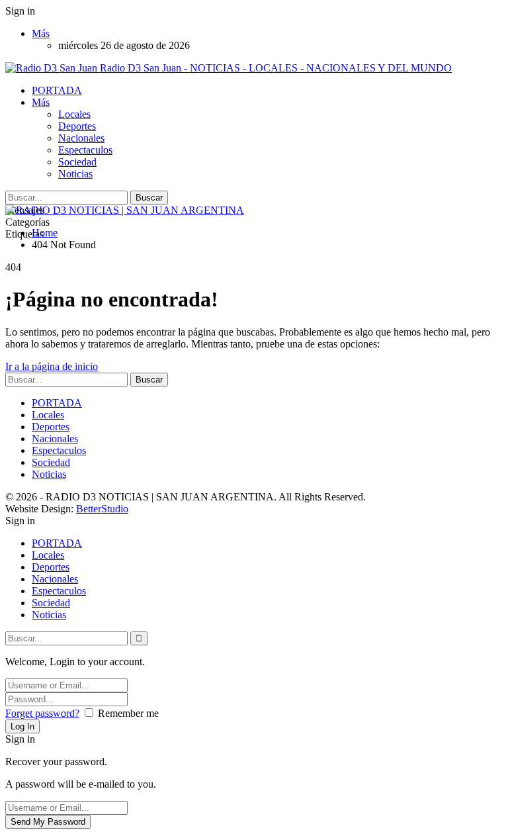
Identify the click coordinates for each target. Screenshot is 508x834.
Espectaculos (85, 150)
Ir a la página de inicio (51, 366)
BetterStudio (102, 508)
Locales (74, 114)
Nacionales (81, 138)
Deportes (77, 126)
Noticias (75, 173)
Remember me (128, 713)
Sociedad (77, 161)
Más (41, 33)
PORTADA (57, 90)
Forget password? (42, 713)
